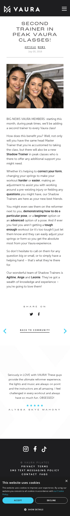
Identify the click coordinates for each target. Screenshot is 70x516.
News (41, 47)
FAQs (44, 474)
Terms (43, 466)
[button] (35, 509)
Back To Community (35, 330)
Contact (29, 474)
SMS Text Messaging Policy (34, 470)
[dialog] (35, 497)
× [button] (66, 481)
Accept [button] (18, 500)
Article (30, 47)
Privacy (28, 466)
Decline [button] (51, 500)
